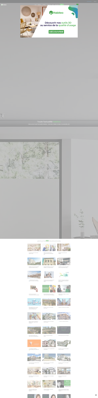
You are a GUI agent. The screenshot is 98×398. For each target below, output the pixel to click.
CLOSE (77, 4)
